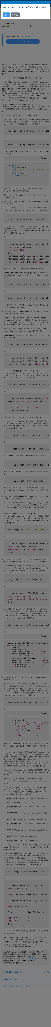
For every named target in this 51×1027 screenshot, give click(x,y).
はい (6, 15)
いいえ (15, 15)
